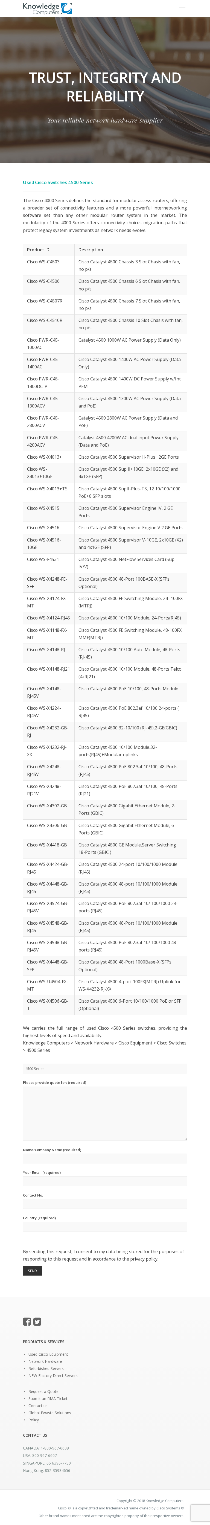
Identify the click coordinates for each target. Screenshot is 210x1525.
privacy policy (144, 1259)
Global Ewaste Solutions (49, 1412)
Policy (33, 1419)
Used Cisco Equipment (48, 1354)
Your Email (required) (42, 1172)
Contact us (38, 1405)
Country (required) (39, 1217)
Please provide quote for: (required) (54, 1082)
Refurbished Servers (46, 1368)
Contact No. (33, 1195)
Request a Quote (43, 1391)
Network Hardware (45, 1361)
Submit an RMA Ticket (48, 1398)
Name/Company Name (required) (52, 1149)
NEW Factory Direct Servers (53, 1375)
